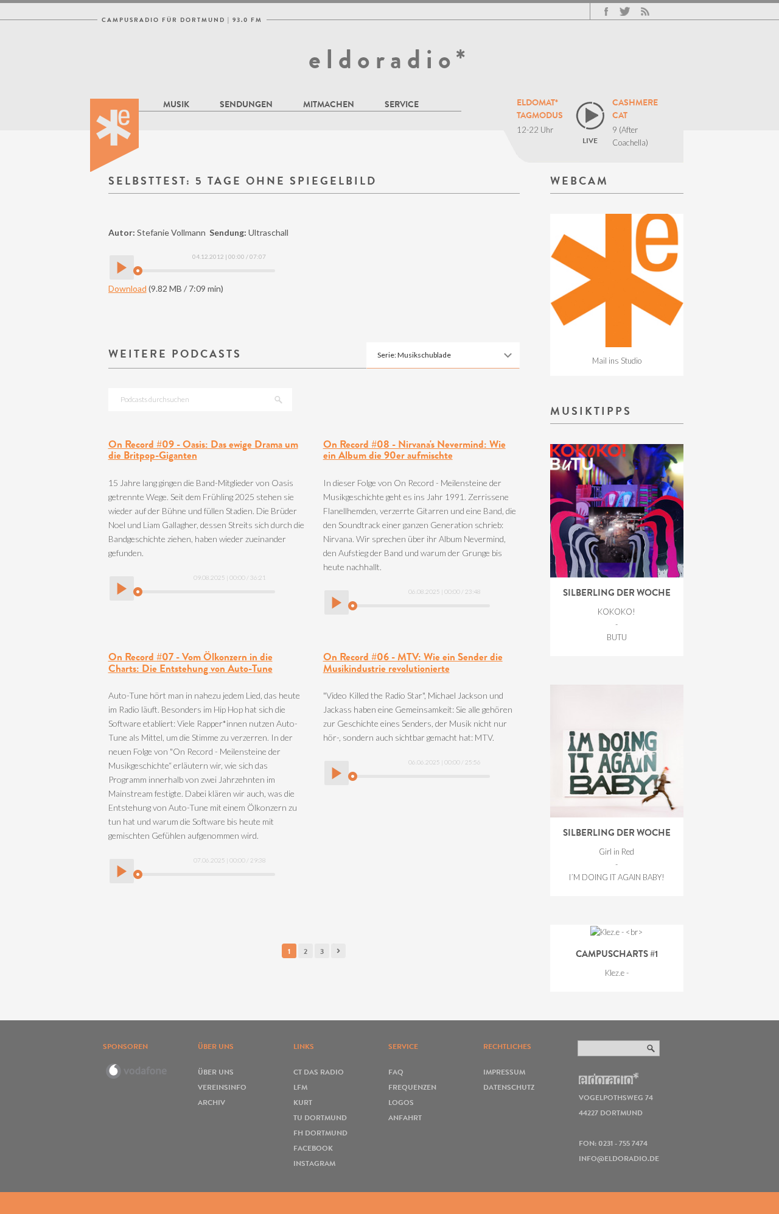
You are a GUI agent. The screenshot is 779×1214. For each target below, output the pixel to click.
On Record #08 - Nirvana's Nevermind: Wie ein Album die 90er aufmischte (414, 450)
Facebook (606, 11)
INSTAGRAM (314, 1163)
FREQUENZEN (412, 1087)
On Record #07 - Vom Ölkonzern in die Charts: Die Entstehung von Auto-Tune (190, 662)
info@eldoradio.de (619, 1158)
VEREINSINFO (222, 1087)
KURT (302, 1102)
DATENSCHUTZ (508, 1087)
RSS (645, 11)
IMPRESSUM (504, 1072)
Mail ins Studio (616, 360)
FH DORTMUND (320, 1133)
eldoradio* (389, 59)
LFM (300, 1087)
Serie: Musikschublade (414, 354)
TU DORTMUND (320, 1117)
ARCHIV (211, 1102)
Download (127, 288)
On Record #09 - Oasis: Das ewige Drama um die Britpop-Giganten (203, 450)
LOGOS (401, 1102)
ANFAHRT (405, 1117)
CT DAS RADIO (318, 1072)
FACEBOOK (313, 1148)
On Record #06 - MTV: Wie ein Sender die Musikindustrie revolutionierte (413, 662)
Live (590, 140)
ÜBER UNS (216, 1072)
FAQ (395, 1072)
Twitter (625, 11)
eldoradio (114, 135)
